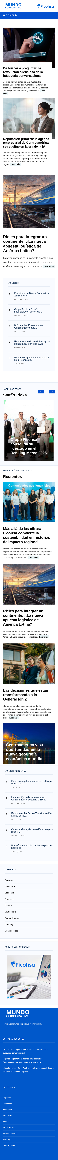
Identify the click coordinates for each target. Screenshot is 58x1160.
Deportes (9, 880)
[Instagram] (51, 22)
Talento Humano (12, 918)
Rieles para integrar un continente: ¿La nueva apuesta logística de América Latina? (25, 244)
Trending (9, 924)
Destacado (10, 886)
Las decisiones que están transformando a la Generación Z (25, 694)
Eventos (8, 905)
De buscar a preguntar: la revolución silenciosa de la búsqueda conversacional (23, 72)
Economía (9, 893)
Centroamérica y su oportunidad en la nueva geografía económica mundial (25, 752)
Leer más (15, 164)
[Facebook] (47, 22)
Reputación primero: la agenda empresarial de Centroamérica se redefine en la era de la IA (26, 142)
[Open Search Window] (4, 22)
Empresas (9, 899)
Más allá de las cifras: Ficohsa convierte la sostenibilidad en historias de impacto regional (26, 535)
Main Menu (11, 15)
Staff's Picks (10, 912)
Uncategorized (11, 931)
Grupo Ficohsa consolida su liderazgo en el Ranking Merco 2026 (28, 446)
